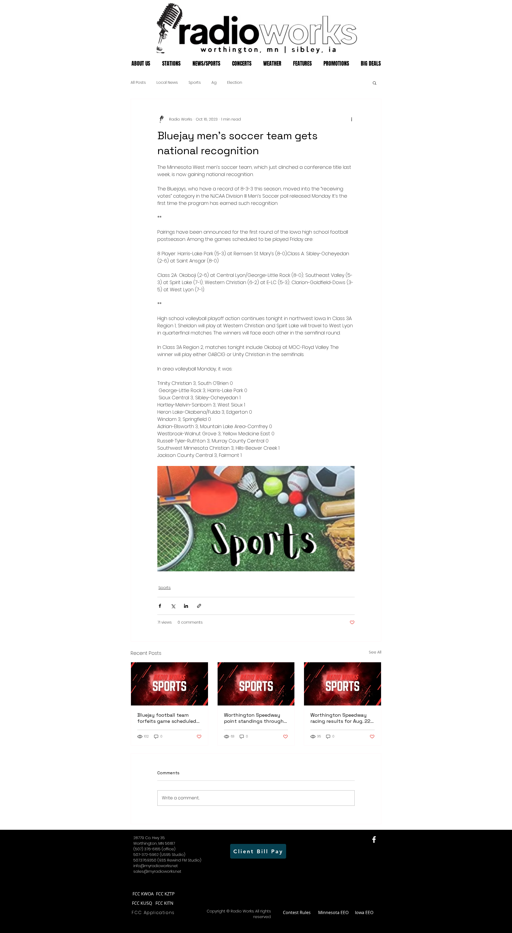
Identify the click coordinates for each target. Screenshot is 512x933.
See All (375, 652)
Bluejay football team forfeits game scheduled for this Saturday (166, 718)
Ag (214, 82)
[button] (374, 83)
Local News (167, 82)
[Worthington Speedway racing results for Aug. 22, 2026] (342, 683)
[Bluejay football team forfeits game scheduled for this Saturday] (169, 683)
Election (234, 82)
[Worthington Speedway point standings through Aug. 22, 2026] (256, 683)
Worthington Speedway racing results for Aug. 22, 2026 (340, 718)
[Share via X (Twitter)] (172, 605)
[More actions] (351, 119)
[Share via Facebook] (159, 605)
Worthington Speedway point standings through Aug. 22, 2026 (254, 718)
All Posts (138, 82)
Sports (195, 82)
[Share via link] (199, 605)
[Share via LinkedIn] (186, 605)
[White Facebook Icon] (374, 839)
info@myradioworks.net (155, 865)
